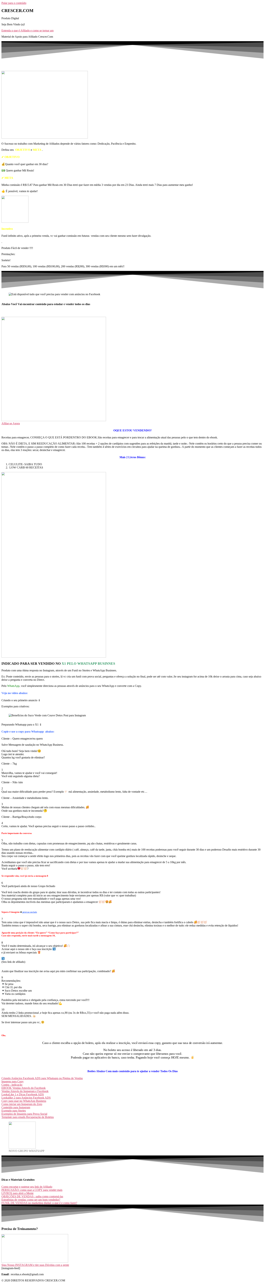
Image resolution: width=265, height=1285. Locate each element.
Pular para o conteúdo (13, 2)
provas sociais (29, 912)
